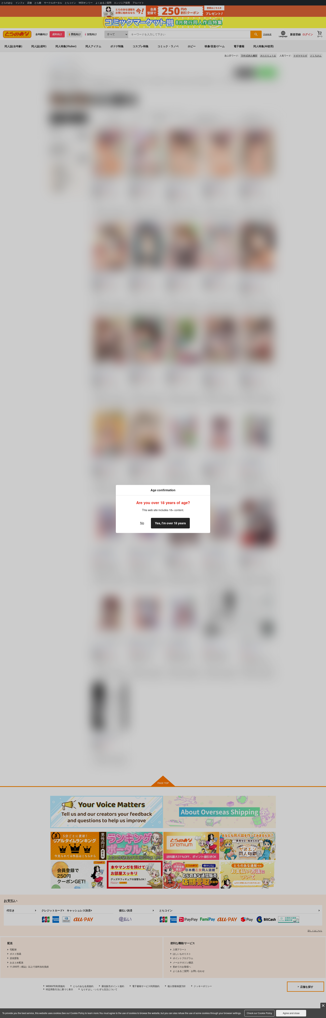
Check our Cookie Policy (259, 1013)
